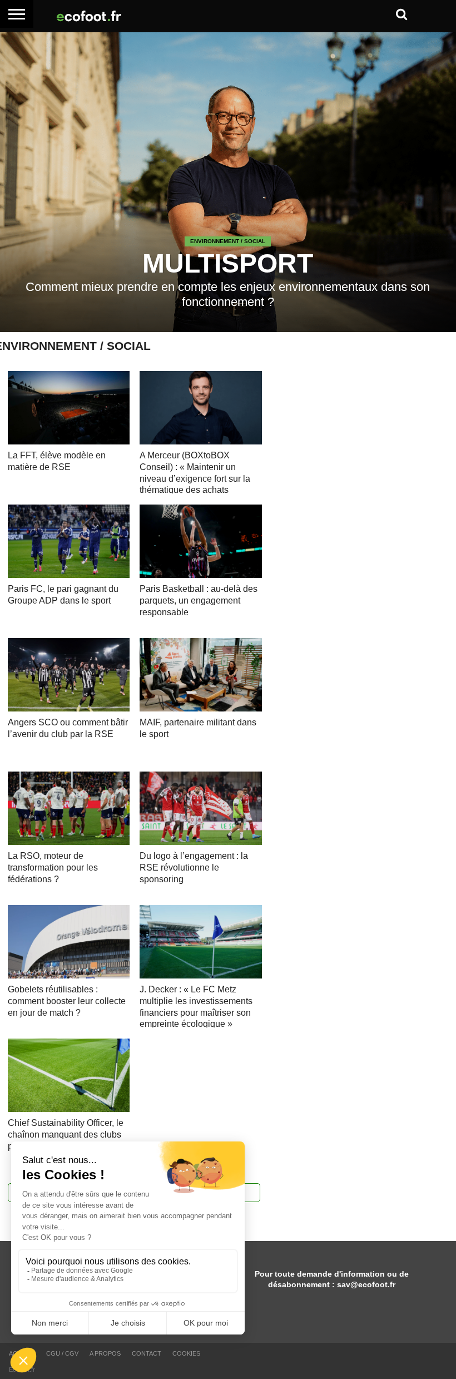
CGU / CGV (62, 1353)
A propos (105, 1353)
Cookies (186, 1353)
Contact (146, 1353)
